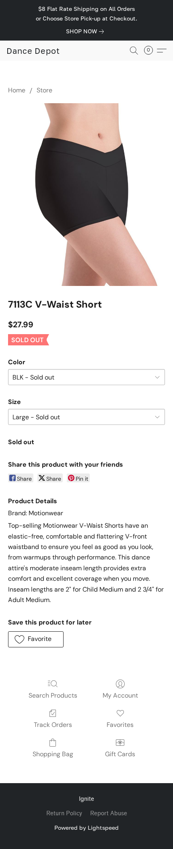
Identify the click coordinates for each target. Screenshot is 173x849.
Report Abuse (108, 813)
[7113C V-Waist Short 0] (86, 194)
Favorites (120, 724)
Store (44, 90)
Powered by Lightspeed (86, 827)
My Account (120, 695)
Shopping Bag (53, 754)
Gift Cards (120, 754)
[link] (86, 31)
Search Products (53, 695)
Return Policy (64, 813)
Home (16, 90)
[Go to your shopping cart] (151, 51)
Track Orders (53, 724)
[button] (33, 51)
